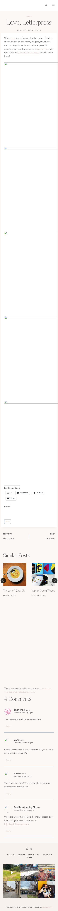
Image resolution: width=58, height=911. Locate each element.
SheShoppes (47, 907)
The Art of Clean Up (14, 591)
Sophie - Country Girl (25, 807)
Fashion (21, 854)
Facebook (50, 536)
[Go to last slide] (3, 580)
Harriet (18, 773)
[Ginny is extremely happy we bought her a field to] (11, 872)
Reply (8, 726)
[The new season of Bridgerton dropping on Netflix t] (11, 889)
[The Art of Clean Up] (14, 574)
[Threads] (31, 849)
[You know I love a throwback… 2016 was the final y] (46, 889)
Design (29, 17)
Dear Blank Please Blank (27, 52)
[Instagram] (27, 849)
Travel (29, 857)
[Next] (54, 580)
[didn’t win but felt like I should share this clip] (28, 872)
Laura (13, 38)
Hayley (23, 30)
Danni (17, 740)
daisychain (19, 709)
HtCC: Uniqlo (9, 536)
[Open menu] (53, 5)
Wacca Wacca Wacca (43, 591)
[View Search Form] (46, 5)
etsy (7, 521)
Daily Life (10, 854)
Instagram (47, 854)
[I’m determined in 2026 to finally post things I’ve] (28, 889)
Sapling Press (42, 49)
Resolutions (33, 854)
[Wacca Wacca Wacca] (43, 574)
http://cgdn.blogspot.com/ (16, 824)
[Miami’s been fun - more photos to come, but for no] (46, 872)
